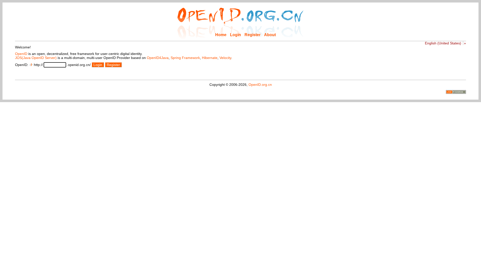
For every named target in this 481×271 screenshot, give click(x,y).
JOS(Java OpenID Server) (36, 58)
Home (220, 35)
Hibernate (209, 58)
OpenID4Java (158, 58)
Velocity (225, 58)
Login (235, 35)
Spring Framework (185, 58)
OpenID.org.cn (260, 85)
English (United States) (443, 43)
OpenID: (21, 65)
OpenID (21, 54)
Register (253, 35)
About (270, 35)
